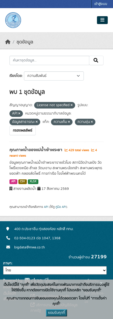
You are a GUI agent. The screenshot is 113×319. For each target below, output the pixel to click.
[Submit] (96, 60)
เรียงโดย (15, 75)
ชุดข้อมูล (25, 42)
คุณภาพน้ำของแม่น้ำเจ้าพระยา (36, 149)
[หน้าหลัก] (8, 42)
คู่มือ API (60, 206)
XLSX (33, 181)
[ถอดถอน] (72, 105)
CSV (22, 181)
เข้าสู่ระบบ (100, 4)
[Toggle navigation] (102, 20)
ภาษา (7, 263)
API (13, 181)
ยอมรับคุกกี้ (56, 312)
